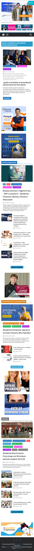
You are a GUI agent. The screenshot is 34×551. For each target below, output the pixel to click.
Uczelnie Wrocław (23, 449)
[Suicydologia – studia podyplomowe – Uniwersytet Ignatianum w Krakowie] (6, 245)
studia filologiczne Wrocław (9, 78)
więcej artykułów (17, 267)
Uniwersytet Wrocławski (8, 79)
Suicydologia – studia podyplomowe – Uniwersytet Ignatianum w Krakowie (21, 244)
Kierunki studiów (7, 440)
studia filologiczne (19, 76)
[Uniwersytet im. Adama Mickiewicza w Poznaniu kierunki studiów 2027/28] (6, 474)
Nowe (8, 184)
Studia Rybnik (26, 326)
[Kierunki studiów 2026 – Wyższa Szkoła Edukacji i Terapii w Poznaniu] (6, 494)
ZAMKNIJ (31, 3)
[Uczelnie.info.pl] (3, 35)
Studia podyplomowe (16, 184)
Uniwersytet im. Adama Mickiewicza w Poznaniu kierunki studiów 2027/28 (22, 474)
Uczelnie (15, 449)
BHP (4, 184)
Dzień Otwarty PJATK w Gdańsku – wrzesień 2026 (22, 348)
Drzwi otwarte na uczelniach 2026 (11, 323)
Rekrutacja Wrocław (8, 446)
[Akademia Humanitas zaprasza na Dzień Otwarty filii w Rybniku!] (17, 312)
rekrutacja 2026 (6, 326)
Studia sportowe (18, 446)
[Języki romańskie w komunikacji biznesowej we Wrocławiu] (17, 57)
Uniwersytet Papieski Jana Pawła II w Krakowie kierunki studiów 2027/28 (22, 484)
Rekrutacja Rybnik (17, 326)
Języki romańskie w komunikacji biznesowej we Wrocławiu (17, 83)
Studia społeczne (7, 187)
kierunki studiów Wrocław (8, 76)
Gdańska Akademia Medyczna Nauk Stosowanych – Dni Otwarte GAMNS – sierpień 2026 (22, 357)
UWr (16, 79)
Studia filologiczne (21, 66)
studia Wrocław (19, 78)
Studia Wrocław (7, 69)
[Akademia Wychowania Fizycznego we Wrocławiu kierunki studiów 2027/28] (17, 430)
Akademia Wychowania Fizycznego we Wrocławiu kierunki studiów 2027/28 (14, 456)
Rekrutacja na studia (17, 443)
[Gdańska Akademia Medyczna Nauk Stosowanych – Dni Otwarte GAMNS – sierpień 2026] (6, 358)
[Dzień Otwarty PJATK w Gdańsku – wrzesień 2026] (6, 349)
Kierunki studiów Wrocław (9, 66)
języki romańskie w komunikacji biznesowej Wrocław (14, 75)
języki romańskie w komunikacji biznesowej (13, 73)
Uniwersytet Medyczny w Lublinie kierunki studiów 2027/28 (22, 503)
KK (14, 462)
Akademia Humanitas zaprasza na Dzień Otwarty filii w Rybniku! (17, 331)
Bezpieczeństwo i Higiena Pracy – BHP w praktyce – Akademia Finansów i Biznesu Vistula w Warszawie (17, 195)
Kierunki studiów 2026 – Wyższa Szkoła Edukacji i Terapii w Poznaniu (22, 494)
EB (13, 71)
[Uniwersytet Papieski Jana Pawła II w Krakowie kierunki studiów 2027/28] (6, 484)
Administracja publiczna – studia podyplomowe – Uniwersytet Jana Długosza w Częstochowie (22, 234)
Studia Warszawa (16, 187)
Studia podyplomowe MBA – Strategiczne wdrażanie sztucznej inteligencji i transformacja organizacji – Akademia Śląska (20, 256)
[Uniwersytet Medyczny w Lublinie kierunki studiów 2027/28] (6, 504)
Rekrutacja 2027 (6, 443)
